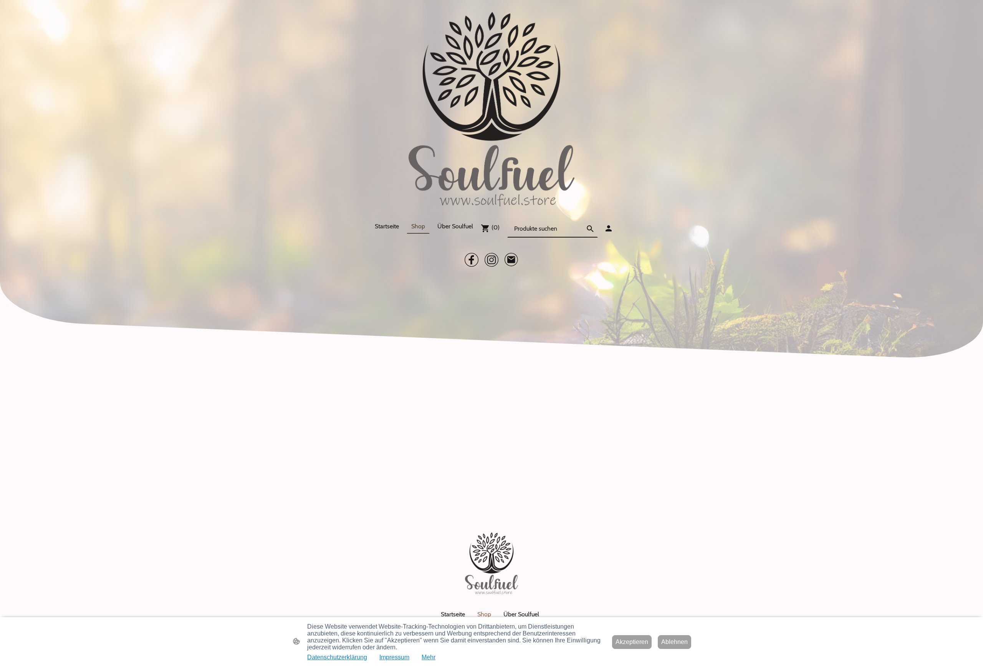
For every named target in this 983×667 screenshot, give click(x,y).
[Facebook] (471, 260)
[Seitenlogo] (492, 109)
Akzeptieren (632, 642)
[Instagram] (491, 260)
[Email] (511, 260)
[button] (590, 228)
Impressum (394, 657)
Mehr (428, 657)
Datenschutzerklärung (337, 657)
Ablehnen (674, 642)
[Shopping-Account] (608, 228)
